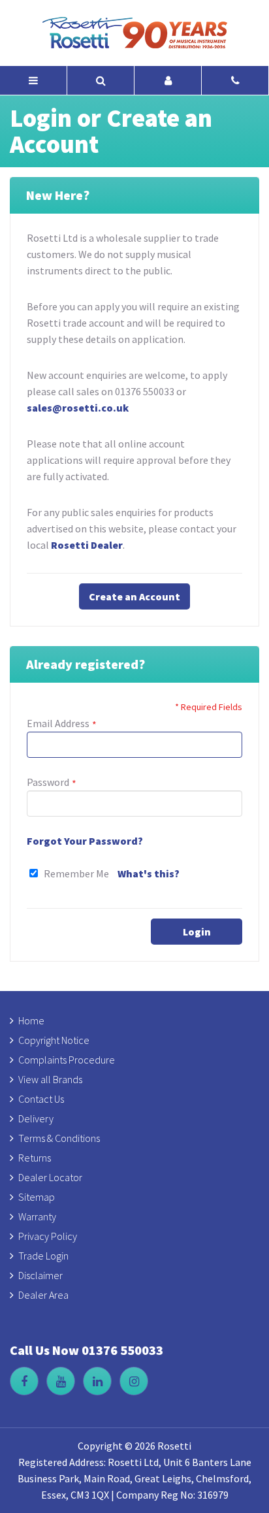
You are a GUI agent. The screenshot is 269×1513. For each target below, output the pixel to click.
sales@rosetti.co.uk (78, 407)
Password (48, 782)
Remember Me (76, 873)
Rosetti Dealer (87, 544)
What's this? (149, 873)
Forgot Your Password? (85, 840)
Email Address (58, 723)
